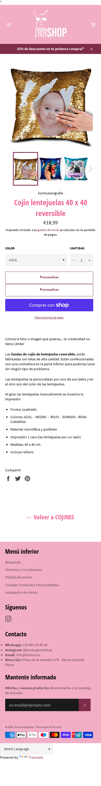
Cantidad (77, 248)
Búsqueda (13, 562)
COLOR (10, 248)
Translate (36, 757)
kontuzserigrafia (24, 727)
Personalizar (49, 277)
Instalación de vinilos (21, 592)
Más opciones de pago (49, 317)
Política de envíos (18, 577)
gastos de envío (48, 230)
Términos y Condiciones (23, 569)
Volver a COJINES (53, 517)
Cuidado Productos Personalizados (32, 585)
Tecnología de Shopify (48, 727)
